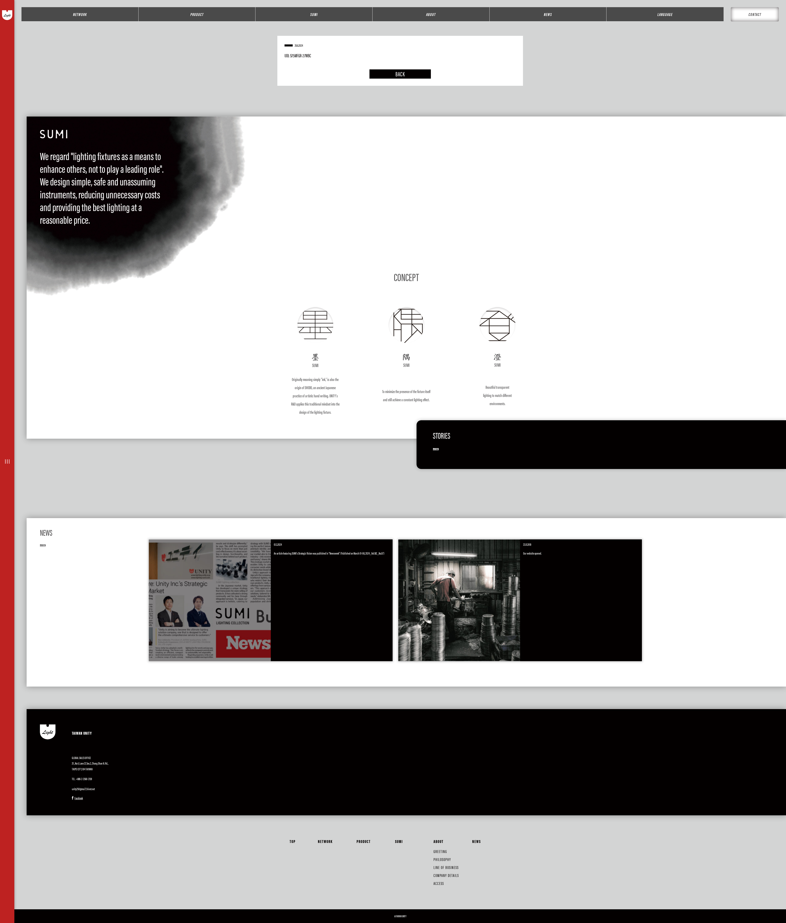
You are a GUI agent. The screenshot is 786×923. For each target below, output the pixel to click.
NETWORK (80, 14)
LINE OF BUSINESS (446, 867)
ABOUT (431, 14)
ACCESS (439, 883)
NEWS (548, 14)
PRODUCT (197, 14)
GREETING (440, 851)
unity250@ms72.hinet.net (83, 788)
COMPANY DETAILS (446, 875)
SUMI (314, 14)
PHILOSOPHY (442, 859)
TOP (293, 841)
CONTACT (755, 14)
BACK (400, 73)
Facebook (79, 798)
